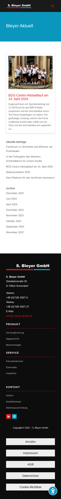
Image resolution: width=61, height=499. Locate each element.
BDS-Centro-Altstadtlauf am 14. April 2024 (28, 97)
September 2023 (15, 226)
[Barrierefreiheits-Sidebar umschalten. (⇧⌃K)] (52, 490)
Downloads (11, 367)
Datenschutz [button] (30, 475)
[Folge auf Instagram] (14, 416)
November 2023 (15, 215)
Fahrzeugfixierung (15, 332)
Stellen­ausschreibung (16, 407)
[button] (52, 8)
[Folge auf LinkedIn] (8, 416)
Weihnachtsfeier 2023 (18, 172)
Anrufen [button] (30, 441)
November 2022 (15, 232)
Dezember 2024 (15, 193)
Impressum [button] (30, 453)
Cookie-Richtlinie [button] (30, 487)
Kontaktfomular (13, 401)
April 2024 (11, 204)
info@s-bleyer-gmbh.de (19, 316)
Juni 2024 (11, 198)
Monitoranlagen (13, 345)
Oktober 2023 (13, 221)
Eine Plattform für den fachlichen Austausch (30, 177)
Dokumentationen (14, 361)
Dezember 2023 (15, 210)
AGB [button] (30, 464)
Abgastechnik (12, 338)
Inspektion (11, 373)
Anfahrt (9, 395)
